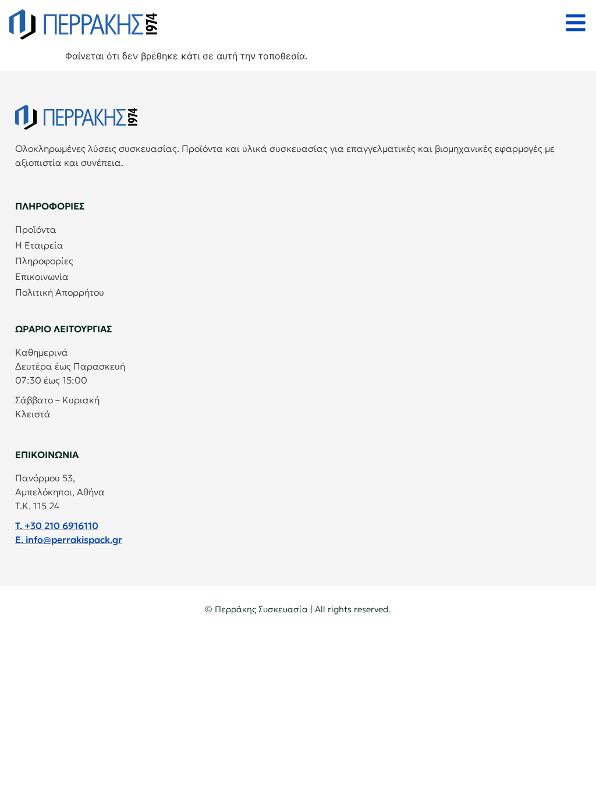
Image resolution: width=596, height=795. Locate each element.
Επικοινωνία (42, 276)
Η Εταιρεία (39, 245)
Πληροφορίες (44, 261)
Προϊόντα (35, 229)
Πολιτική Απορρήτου (59, 292)
